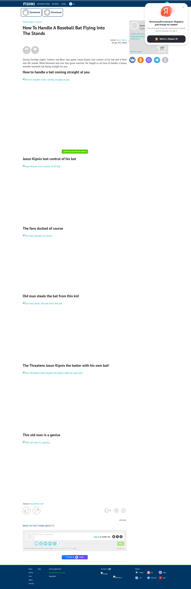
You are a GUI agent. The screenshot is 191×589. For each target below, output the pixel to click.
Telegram (154, 578)
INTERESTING (43, 4)
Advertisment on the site (57, 573)
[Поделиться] (116, 510)
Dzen (164, 578)
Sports (39, 21)
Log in (96, 536)
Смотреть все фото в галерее (74, 152)
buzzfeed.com (37, 503)
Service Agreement (55, 569)
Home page (28, 21)
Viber (164, 573)
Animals (31, 583)
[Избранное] (123, 510)
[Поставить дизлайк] (36, 510)
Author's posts (136, 51)
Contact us (104, 569)
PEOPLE (55, 4)
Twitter (141, 573)
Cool (63, 4)
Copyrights (52, 576)
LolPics (31, 573)
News (30, 569)
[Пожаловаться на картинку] (54, 144)
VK (140, 578)
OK (152, 573)
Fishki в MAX (75, 557)
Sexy (39, 569)
